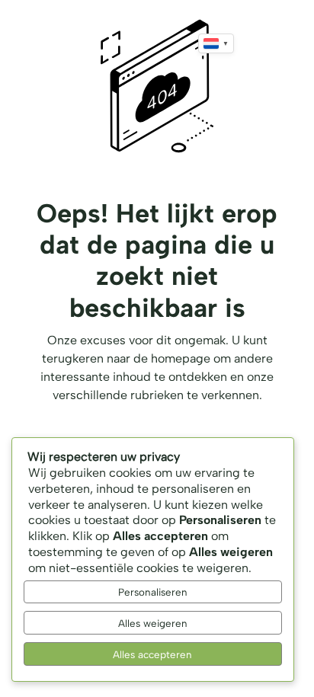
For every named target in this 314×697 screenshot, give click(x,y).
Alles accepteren (152, 654)
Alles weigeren (152, 623)
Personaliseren (152, 592)
